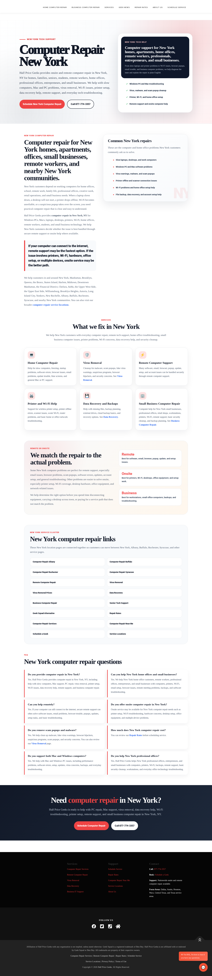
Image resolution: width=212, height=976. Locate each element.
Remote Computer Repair (44, 582)
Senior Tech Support (119, 603)
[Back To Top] (200, 940)
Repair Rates (141, 7)
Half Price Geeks (105, 967)
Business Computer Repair (86, 7)
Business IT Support (75, 892)
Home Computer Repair (55, 7)
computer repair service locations (51, 304)
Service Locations (118, 634)
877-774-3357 (160, 869)
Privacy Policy (108, 961)
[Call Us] (110, 926)
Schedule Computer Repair (91, 825)
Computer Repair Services (45, 623)
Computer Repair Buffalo (121, 562)
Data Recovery (110, 417)
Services (109, 7)
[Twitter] (102, 926)
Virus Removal (116, 582)
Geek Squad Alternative (44, 613)
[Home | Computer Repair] (118, 926)
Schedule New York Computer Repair (42, 104)
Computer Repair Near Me (121, 623)
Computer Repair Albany (44, 562)
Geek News (124, 7)
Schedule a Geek (40, 634)
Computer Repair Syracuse (122, 572)
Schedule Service (177, 7)
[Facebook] (94, 926)
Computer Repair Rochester (45, 572)
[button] (203, 967)
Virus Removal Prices (42, 593)
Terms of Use (120, 961)
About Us (158, 7)
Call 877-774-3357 (80, 104)
